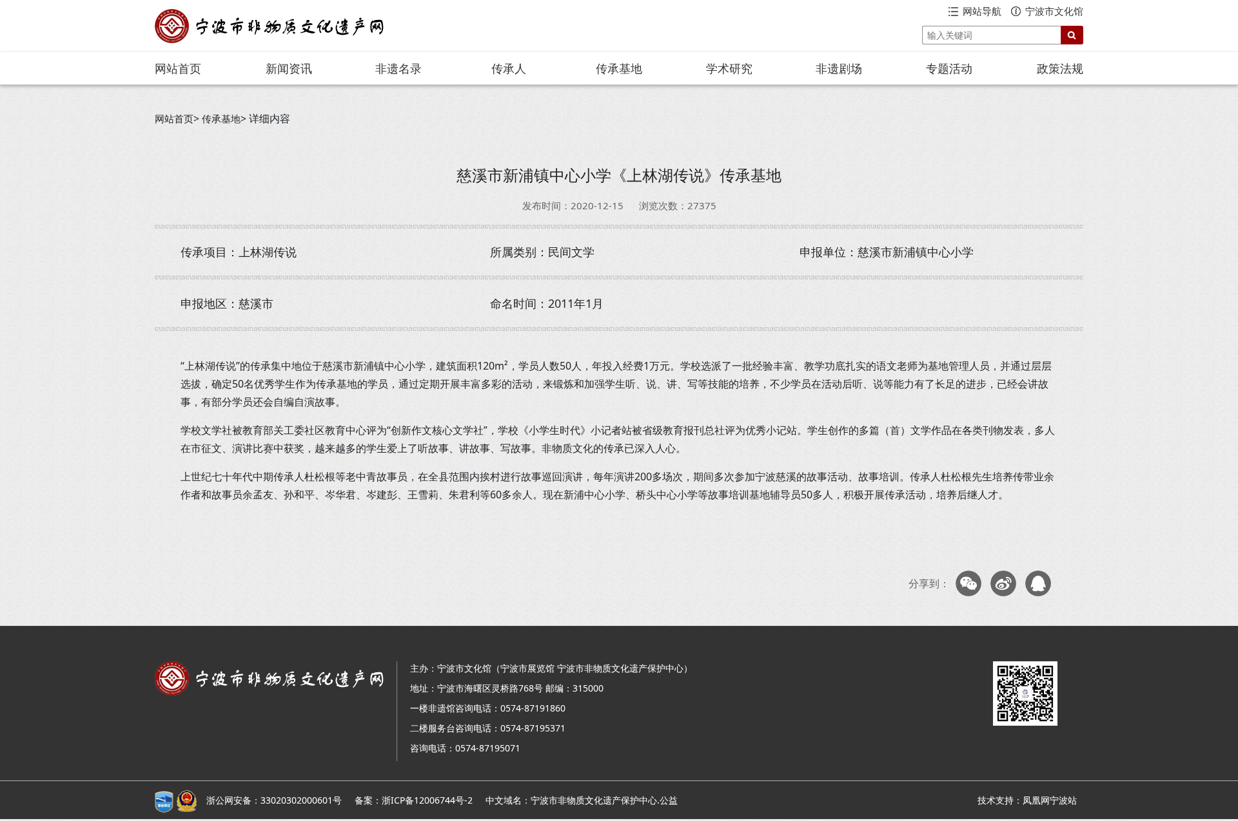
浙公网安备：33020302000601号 (274, 800)
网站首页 (178, 68)
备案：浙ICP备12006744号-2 (414, 800)
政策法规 (1060, 68)
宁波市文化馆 (1054, 11)
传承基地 (619, 68)
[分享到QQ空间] (1038, 583)
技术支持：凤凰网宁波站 (1027, 800)
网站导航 (982, 11)
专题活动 (949, 68)
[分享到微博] (1003, 583)
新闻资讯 (289, 68)
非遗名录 (398, 68)
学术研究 (729, 68)
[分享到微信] (968, 583)
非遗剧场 (839, 68)
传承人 (508, 68)
